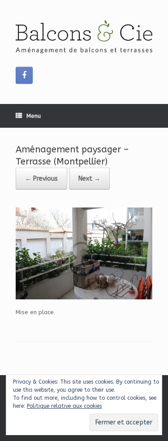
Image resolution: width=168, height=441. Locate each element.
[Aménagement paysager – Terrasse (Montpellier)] (84, 297)
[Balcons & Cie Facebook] (24, 75)
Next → (89, 178)
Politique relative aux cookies (64, 406)
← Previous (41, 178)
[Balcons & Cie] (84, 36)
